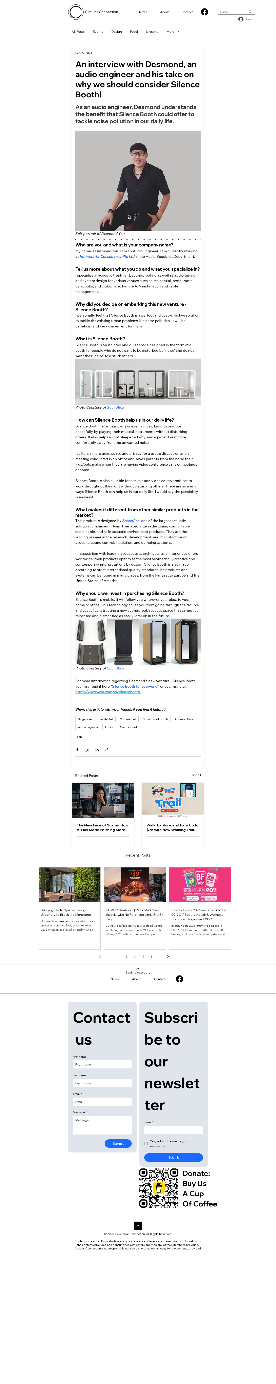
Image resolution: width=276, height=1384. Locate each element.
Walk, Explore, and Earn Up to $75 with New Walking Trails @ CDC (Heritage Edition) (172, 827)
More (170, 31)
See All (196, 775)
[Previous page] (109, 956)
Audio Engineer (88, 727)
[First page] (100, 956)
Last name (79, 1075)
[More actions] (198, 53)
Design (116, 31)
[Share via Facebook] (77, 750)
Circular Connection (101, 11)
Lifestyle (152, 31)
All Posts (78, 31)
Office (109, 727)
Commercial (128, 719)
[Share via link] (107, 750)
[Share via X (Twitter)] (87, 750)
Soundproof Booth (155, 719)
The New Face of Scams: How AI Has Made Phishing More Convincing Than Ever (103, 827)
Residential (106, 719)
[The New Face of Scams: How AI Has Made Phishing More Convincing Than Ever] (103, 800)
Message (80, 1112)
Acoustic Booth (185, 719)
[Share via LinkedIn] (97, 750)
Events (98, 31)
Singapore (85, 719)
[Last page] (168, 956)
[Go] (138, 1226)
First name (79, 1057)
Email (77, 1094)
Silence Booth (129, 727)
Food (134, 31)
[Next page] (160, 956)
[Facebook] (204, 11)
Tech (78, 737)
